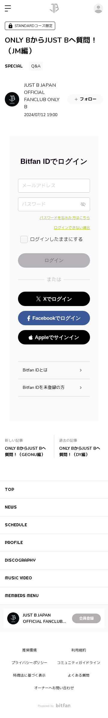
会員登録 (86, 618)
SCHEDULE (16, 524)
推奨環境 (29, 650)
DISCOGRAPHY (20, 560)
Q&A (35, 66)
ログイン (98, 8)
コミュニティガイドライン (78, 662)
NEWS (11, 507)
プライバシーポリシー (29, 662)
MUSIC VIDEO (18, 578)
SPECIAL (14, 66)
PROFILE (14, 542)
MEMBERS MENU (22, 595)
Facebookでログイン (56, 318)
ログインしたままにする (56, 239)
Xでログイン (57, 299)
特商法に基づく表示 (29, 675)
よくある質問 (78, 675)
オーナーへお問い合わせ (54, 688)
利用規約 (78, 650)
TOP (9, 489)
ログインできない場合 (72, 227)
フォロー (88, 99)
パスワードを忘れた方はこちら (65, 217)
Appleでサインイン (57, 337)
